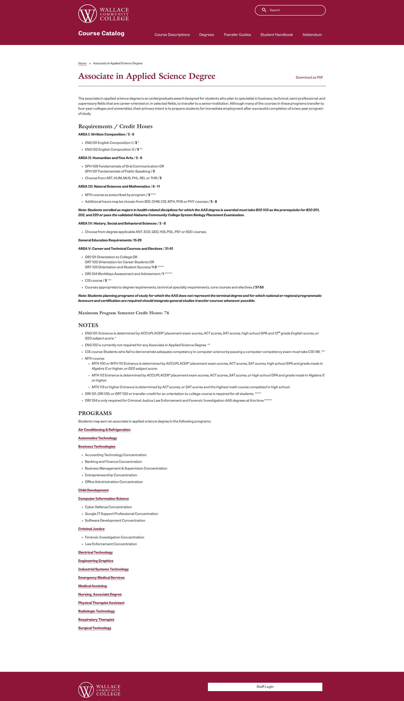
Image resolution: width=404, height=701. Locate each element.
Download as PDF (309, 77)
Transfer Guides (237, 35)
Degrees (206, 35)
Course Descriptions (172, 35)
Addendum (312, 35)
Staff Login (265, 687)
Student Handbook (276, 35)
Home (82, 63)
